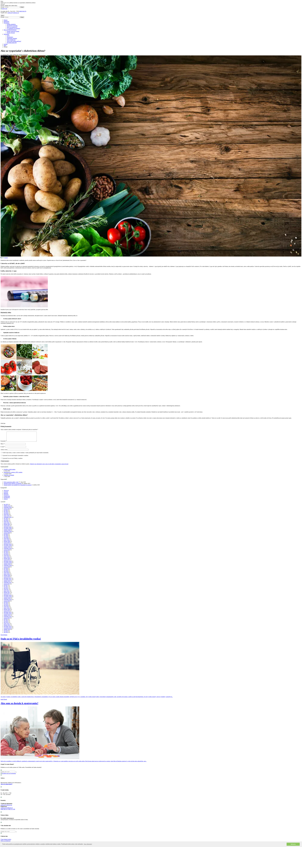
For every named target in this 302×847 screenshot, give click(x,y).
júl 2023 (6, 510)
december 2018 (7, 561)
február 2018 (7, 575)
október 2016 (7, 598)
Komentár (4, 441)
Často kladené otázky (6, 839)
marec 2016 (7, 608)
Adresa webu (4, 449)
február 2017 (7, 592)
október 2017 (7, 581)
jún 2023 (6, 511)
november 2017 (8, 579)
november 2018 (8, 562)
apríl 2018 (6, 572)
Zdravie (6, 499)
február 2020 (7, 541)
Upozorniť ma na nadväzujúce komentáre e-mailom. (15, 455)
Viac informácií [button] (88, 844)
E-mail (3, 446)
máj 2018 (6, 571)
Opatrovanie (7, 496)
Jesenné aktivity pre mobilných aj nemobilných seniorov (18, 485)
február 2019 (7, 558)
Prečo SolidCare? (11, 40)
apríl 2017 (6, 589)
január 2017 (7, 593)
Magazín (6, 493)
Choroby (6, 491)
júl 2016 (6, 602)
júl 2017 (6, 585)
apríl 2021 (6, 521)
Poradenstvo (10, 37)
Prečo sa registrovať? (12, 27)
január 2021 (7, 525)
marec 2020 (7, 540)
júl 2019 (6, 551)
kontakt (5, 44)
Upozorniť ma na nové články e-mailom (12, 458)
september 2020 (8, 531)
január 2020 (7, 542)
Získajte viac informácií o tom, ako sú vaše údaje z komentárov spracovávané (49, 464)
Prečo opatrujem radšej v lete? (11, 482)
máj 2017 (6, 588)
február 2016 (7, 609)
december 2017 (7, 578)
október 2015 (7, 615)
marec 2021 (7, 523)
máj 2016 (6, 605)
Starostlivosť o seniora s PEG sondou (13, 472)
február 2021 (7, 524)
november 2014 (8, 628)
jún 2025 (6, 504)
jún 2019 (6, 552)
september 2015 (8, 616)
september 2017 (8, 582)
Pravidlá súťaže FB (12, 42)
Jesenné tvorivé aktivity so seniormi (12, 483)
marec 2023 (7, 515)
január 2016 (7, 611)
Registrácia (6, 22)
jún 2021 (6, 518)
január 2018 (7, 576)
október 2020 (7, 530)
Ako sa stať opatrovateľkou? (14, 41)
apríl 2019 (6, 555)
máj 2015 (6, 622)
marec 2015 (7, 623)
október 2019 (7, 547)
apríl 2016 (6, 606)
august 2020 (7, 532)
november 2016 (8, 596)
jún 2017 (6, 586)
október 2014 (7, 629)
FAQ (8, 35)
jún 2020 (6, 535)
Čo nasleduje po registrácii (13, 28)
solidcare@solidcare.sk (13, 12)
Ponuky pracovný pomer (13, 31)
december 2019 (7, 544)
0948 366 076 (4, 809)
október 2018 (7, 564)
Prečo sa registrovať (6, 840)
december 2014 (7, 626)
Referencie (6, 21)
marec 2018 (7, 574)
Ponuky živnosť (11, 32)
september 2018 (8, 565)
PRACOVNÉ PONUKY (10, 30)
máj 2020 (6, 537)
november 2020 (8, 528)
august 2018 (7, 567)
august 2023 (7, 508)
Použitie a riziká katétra (9, 469)
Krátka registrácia (11, 24)
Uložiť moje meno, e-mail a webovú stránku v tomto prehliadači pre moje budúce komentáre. (26, 452)
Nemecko (6, 494)
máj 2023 (6, 513)
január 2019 (7, 559)
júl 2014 (6, 630)
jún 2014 (6, 632)
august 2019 (7, 550)
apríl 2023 (6, 514)
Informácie (6, 34)
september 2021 (8, 517)
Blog (5, 45)
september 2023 (8, 507)
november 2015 (8, 613)
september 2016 (8, 599)
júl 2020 (6, 534)
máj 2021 (6, 520)
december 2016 (7, 595)
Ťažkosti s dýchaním (9, 475)
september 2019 (8, 548)
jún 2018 (6, 569)
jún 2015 (6, 620)
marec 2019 (7, 557)
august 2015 (7, 618)
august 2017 (7, 584)
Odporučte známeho (12, 38)
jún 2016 (6, 603)
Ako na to (6, 490)
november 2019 (8, 545)
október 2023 (7, 506)
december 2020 (7, 527)
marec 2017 (7, 591)
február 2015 (7, 625)
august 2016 (7, 601)
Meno (2, 443)
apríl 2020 (6, 538)
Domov (6, 20)
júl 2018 (6, 568)
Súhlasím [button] (293, 844)
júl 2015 (6, 619)
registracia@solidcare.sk (7, 807)
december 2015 (7, 612)
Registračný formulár (12, 25)
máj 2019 (6, 554)
